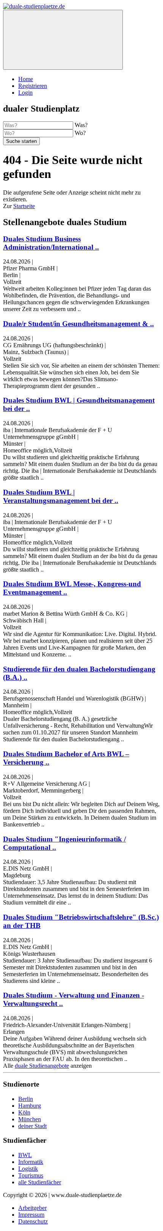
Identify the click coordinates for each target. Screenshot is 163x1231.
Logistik (28, 1168)
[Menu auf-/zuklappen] (63, 40)
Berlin (25, 1099)
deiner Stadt (32, 1126)
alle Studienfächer (39, 1182)
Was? (81, 125)
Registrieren (32, 86)
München (29, 1119)
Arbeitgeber (32, 1208)
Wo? (80, 133)
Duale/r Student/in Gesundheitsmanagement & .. (78, 324)
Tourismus (30, 1175)
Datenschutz (33, 1221)
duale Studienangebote (42, 1065)
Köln (24, 1112)
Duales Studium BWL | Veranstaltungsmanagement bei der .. (60, 496)
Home (25, 79)
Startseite (24, 206)
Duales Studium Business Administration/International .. (51, 243)
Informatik (30, 1162)
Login (25, 92)
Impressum (31, 1214)
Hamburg (29, 1105)
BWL (25, 1155)
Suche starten (21, 141)
